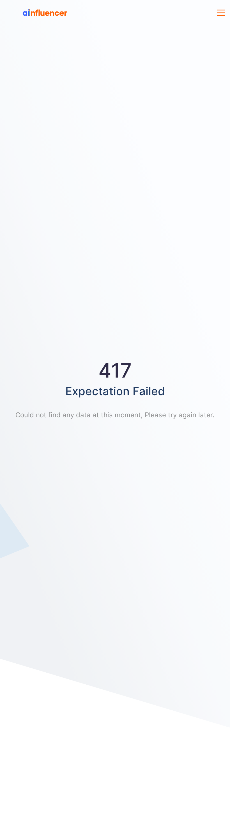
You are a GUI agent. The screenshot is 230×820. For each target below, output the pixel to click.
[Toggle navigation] (221, 13)
